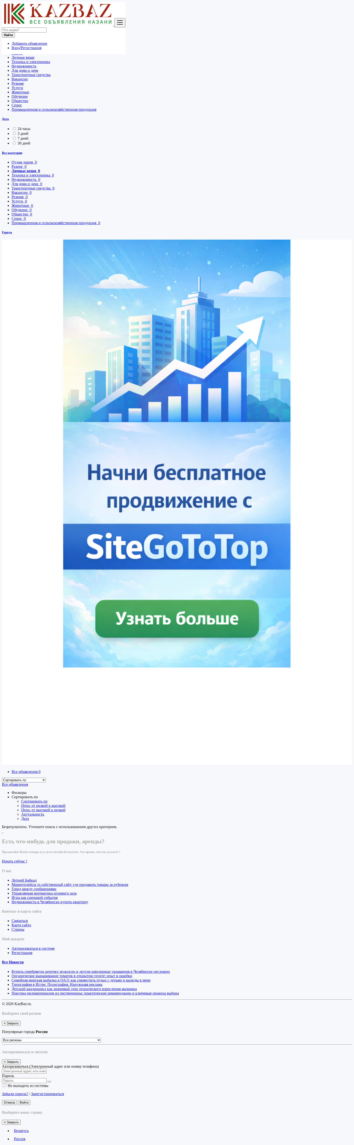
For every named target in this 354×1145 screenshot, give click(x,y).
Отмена (9, 1102)
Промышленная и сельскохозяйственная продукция (54, 109)
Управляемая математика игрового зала (44, 893)
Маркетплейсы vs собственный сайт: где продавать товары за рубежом (70, 885)
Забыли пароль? (15, 1094)
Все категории (12, 153)
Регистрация (22, 953)
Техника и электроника (31, 62)
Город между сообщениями (34, 889)
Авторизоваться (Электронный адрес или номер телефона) (50, 1066)
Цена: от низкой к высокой (43, 806)
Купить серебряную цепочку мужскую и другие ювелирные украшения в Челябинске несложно (91, 971)
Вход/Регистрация (26, 48)
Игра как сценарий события (35, 898)
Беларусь (21, 1131)
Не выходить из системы (27, 1086)
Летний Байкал (24, 880)
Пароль (8, 1076)
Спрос (17, 105)
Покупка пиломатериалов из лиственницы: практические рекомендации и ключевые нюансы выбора (95, 993)
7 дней (23, 138)
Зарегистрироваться (47, 1094)
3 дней (23, 133)
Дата (5, 119)
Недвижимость (24, 66)
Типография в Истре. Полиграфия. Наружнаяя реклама (57, 984)
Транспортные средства (31, 75)
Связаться (20, 921)
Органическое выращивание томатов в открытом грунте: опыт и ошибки (72, 976)
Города (7, 232)
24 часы (24, 129)
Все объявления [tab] (26, 772)
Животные (20, 92)
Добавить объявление (29, 43)
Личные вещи (23, 57)
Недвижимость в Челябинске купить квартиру (50, 902)
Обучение (20, 96)
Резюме (18, 83)
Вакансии (20, 79)
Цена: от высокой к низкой (43, 810)
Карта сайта (21, 925)
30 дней (24, 143)
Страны (18, 929)
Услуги (17, 88)
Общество (20, 101)
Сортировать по (34, 801)
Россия (19, 1139)
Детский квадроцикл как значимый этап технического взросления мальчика (74, 989)
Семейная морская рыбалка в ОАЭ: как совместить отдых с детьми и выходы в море (81, 980)
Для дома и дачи (25, 70)
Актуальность (32, 814)
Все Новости (13, 962)
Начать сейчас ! (14, 861)
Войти (24, 1102)
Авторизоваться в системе (33, 948)
